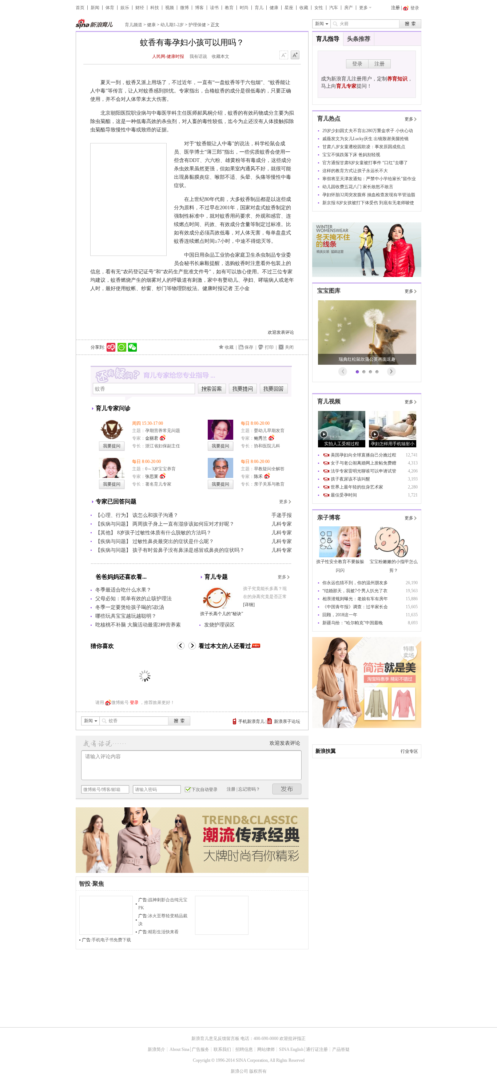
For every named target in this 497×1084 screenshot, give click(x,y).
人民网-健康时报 (168, 56)
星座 (289, 7)
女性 (318, 7)
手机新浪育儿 (251, 721)
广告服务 (200, 1049)
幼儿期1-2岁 (172, 24)
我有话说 (198, 56)
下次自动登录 (204, 789)
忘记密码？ (249, 789)
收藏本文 (220, 56)
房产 (348, 7)
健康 (274, 7)
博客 (199, 7)
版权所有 (258, 1071)
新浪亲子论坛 (287, 721)
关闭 (289, 347)
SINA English (291, 1049)
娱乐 (124, 7)
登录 (134, 702)
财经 (139, 7)
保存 (248, 347)
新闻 (95, 7)
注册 (395, 7)
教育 (229, 7)
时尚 (244, 7)
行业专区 (409, 751)
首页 (80, 7)
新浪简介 (156, 1049)
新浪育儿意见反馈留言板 (215, 1038)
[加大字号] (295, 55)
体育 (110, 7)
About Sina (179, 1049)
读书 (214, 7)
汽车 (333, 7)
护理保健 (197, 24)
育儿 (259, 7)
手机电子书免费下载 (111, 939)
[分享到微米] (111, 347)
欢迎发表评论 (281, 332)
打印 (269, 347)
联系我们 (222, 1049)
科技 (154, 7)
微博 (184, 7)
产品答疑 (341, 1049)
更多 (363, 7)
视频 (169, 7)
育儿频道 (133, 24)
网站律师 (266, 1049)
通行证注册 (317, 1049)
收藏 (303, 7)
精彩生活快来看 (163, 931)
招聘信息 (244, 1049)
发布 (287, 789)
